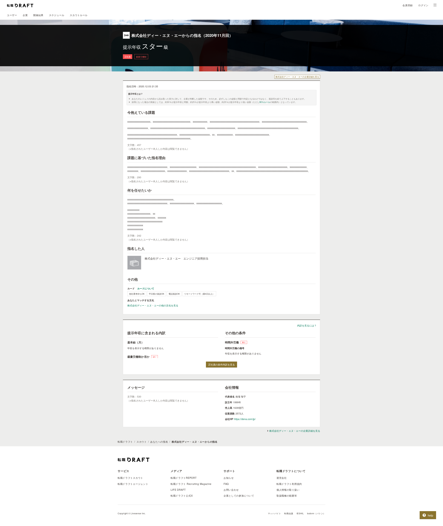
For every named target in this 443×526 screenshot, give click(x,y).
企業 (25, 15)
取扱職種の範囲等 (287, 495)
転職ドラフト (125, 441)
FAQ (226, 484)
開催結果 (38, 15)
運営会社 (282, 477)
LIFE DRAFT (178, 489)
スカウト (142, 441)
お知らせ (229, 477)
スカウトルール (79, 15)
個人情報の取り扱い (288, 489)
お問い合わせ (231, 489)
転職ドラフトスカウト (130, 477)
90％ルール (264, 101)
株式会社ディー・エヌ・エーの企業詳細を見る (297, 76)
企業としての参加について (239, 495)
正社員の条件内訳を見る (221, 364)
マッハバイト (274, 513)
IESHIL (300, 513)
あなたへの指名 (159, 441)
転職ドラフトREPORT (184, 477)
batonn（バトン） (316, 513)
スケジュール (56, 15)
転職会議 (288, 513)
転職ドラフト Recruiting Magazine (191, 484)
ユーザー (12, 15)
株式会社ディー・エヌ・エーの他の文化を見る (152, 305)
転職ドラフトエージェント (133, 484)
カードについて (145, 288)
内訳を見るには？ (307, 325)
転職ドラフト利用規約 (289, 484)
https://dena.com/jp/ (245, 419)
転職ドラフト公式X (182, 495)
